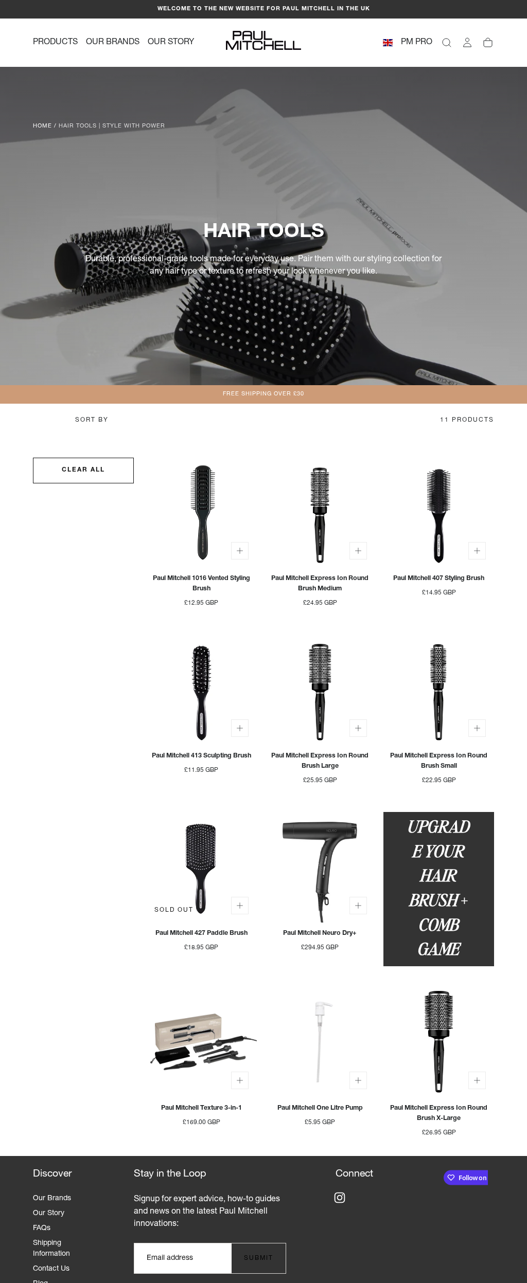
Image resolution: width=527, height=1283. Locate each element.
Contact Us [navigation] (51, 1269)
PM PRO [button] (416, 43)
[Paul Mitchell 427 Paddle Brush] (201, 867)
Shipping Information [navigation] (51, 1249)
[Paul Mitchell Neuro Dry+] (320, 867)
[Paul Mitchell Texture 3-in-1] (201, 1042)
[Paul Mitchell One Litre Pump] (320, 1042)
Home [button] (42, 126)
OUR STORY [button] (171, 43)
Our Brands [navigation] (52, 1198)
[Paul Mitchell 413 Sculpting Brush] (201, 690)
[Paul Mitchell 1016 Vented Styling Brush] (201, 513)
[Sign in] (467, 43)
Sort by (92, 420)
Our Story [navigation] (48, 1213)
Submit (258, 1258)
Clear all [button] (83, 470)
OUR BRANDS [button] (112, 43)
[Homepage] (263, 43)
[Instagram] (339, 1197)
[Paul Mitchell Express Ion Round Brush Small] (438, 690)
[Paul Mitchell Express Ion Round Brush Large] (320, 690)
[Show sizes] (240, 550)
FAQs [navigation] (41, 1228)
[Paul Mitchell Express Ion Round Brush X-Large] (438, 1042)
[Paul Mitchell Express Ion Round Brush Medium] (320, 513)
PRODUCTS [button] (55, 43)
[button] (388, 44)
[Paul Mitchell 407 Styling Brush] (438, 513)
